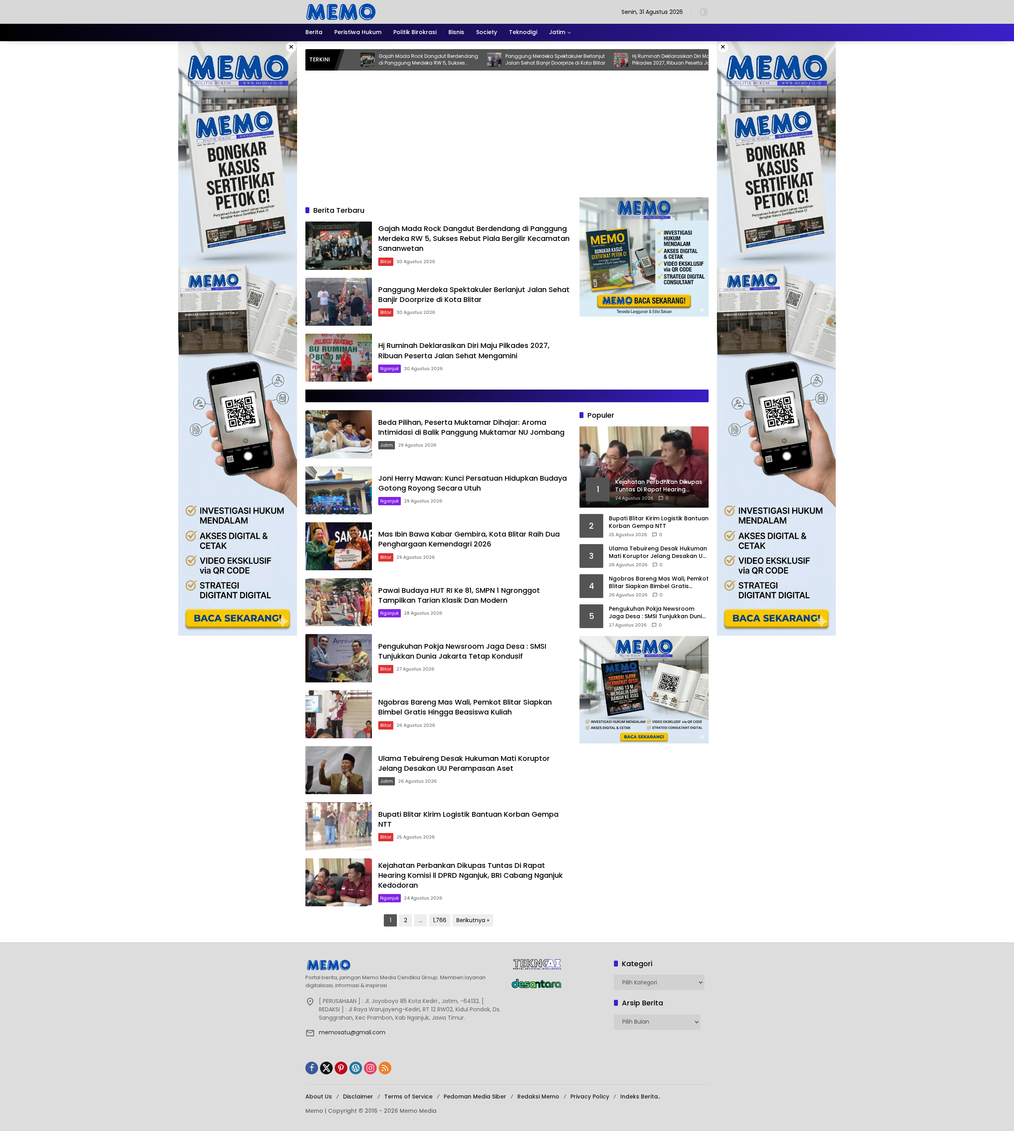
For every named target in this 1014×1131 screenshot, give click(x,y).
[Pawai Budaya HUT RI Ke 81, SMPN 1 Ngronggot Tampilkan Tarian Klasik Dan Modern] (338, 602)
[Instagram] (370, 1068)
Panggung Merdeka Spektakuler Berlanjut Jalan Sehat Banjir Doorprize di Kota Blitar (489, 59)
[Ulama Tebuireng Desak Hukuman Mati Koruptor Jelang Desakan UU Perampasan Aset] (338, 770)
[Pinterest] (341, 1068)
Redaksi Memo (538, 1096)
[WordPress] (355, 1068)
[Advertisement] (507, 137)
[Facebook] (311, 1068)
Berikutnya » (472, 920)
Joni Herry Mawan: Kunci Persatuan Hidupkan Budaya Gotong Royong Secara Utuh (472, 483)
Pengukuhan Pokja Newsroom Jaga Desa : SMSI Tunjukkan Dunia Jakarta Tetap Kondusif (462, 651)
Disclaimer (358, 1096)
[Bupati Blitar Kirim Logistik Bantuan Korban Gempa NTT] (338, 826)
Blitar (385, 261)
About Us (318, 1096)
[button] (704, 12)
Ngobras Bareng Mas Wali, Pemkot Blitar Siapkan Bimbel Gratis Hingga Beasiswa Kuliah (465, 707)
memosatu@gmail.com (352, 1032)
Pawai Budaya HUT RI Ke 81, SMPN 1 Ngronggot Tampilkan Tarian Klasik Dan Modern (459, 595)
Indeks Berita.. (640, 1096)
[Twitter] (326, 1068)
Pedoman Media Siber (475, 1096)
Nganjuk (389, 368)
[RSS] (385, 1068)
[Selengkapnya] (404, 965)
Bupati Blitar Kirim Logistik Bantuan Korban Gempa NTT (659, 522)
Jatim (386, 445)
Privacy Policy (589, 1096)
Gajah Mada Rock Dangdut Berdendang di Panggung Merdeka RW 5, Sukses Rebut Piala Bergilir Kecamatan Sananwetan (362, 60)
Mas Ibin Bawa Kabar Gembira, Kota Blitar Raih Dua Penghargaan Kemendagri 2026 (469, 539)
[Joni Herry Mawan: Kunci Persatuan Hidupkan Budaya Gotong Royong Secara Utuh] (338, 490)
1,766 (439, 920)
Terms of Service (408, 1096)
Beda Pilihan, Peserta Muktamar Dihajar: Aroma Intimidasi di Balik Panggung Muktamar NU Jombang (471, 427)
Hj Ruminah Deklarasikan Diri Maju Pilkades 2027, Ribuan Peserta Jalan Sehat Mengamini (609, 60)
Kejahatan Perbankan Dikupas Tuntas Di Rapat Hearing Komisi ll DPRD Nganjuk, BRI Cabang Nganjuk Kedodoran (470, 875)
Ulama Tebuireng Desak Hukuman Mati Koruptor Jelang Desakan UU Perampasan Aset (464, 763)
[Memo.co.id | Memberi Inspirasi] (341, 11)
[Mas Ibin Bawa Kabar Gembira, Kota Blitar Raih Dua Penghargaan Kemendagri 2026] (338, 546)
